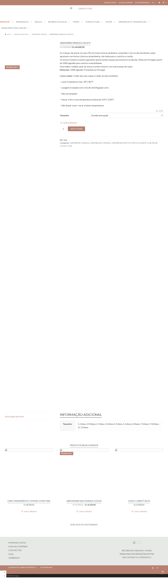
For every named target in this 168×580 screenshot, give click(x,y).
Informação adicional (14, 416)
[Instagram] (153, 568)
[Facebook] (157, 568)
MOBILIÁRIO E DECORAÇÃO (14, 28)
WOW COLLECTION (21, 34)
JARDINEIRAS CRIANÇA (100, 143)
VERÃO (76, 22)
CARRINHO (14, 558)
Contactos (15, 550)
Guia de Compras (126, 3)
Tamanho (64, 115)
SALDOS (38, 22)
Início (9, 34)
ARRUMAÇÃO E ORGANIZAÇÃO (133, 22)
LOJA (10, 554)
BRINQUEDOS (22, 22)
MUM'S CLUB (145, 143)
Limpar (160, 111)
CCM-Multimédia (46, 567)
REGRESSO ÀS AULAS (57, 22)
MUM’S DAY (5, 22)
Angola (13, 572)
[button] (164, 2)
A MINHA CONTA (17, 542)
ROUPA (109, 22)
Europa (12, 575)
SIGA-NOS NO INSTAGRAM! (84, 524)
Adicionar (76, 128)
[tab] (29, 416)
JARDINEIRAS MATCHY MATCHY (126, 143)
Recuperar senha (142, 3)
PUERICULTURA (93, 22)
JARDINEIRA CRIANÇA (39, 34)
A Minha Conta (110, 3)
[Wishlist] (159, 2)
